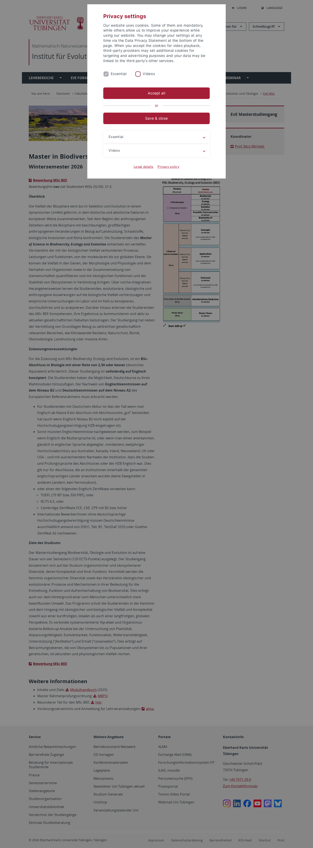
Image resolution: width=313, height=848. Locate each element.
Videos (149, 74)
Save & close (156, 118)
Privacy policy (168, 167)
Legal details (143, 167)
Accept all (156, 93)
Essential (118, 74)
